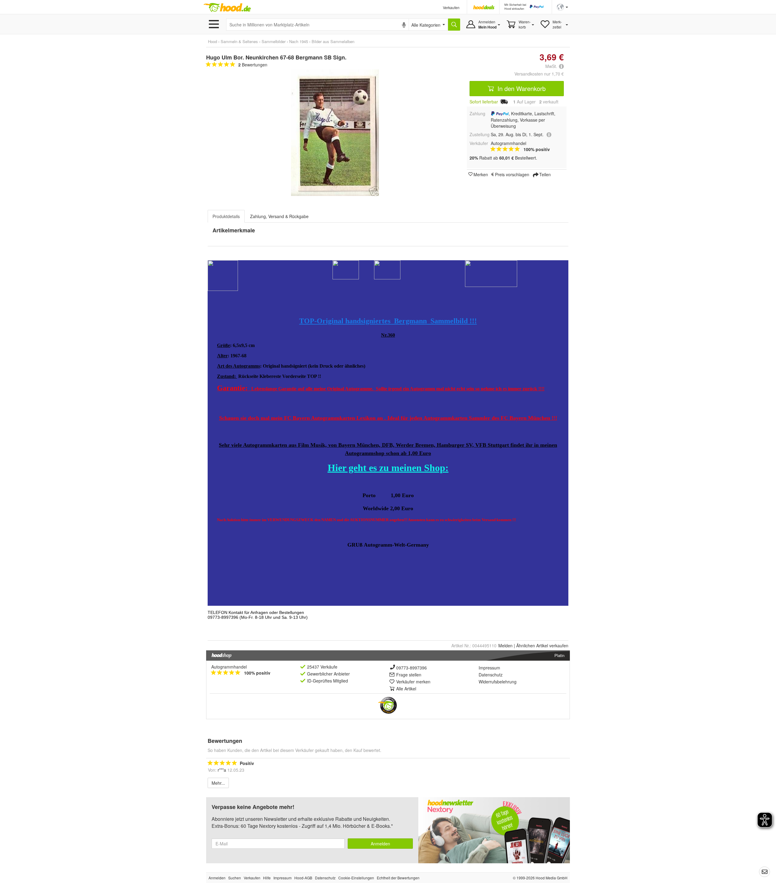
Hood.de (227, 7)
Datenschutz (491, 675)
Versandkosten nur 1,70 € (539, 74)
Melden (505, 645)
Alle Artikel (406, 689)
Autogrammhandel (229, 667)
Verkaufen (451, 7)
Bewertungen (252, 65)
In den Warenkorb (521, 88)
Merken (480, 174)
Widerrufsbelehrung (498, 682)
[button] (562, 6)
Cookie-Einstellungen (356, 877)
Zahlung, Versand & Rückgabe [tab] (279, 216)
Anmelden (380, 844)
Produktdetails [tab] (226, 216)
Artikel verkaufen (542, 645)
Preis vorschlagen (512, 174)
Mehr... (218, 783)
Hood (212, 41)
